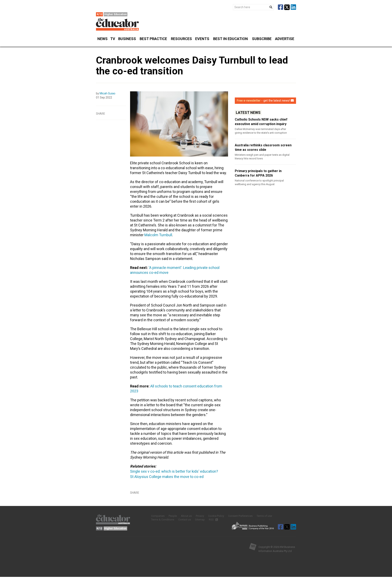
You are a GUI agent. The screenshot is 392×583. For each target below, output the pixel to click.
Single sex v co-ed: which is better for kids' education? (174, 471)
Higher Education (115, 14)
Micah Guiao (107, 93)
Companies (158, 515)
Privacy (200, 515)
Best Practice (153, 39)
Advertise (284, 39)
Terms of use (264, 515)
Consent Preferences (240, 515)
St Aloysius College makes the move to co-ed (167, 476)
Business (127, 39)
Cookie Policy (216, 515)
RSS (211, 519)
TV (112, 39)
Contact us (184, 519)
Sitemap (200, 519)
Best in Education (230, 39)
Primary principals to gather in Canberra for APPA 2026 (258, 173)
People (173, 515)
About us (186, 515)
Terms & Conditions (162, 519)
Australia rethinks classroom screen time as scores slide (263, 147)
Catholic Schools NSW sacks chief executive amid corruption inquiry (261, 121)
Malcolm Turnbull (158, 235)
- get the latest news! (263, 100)
